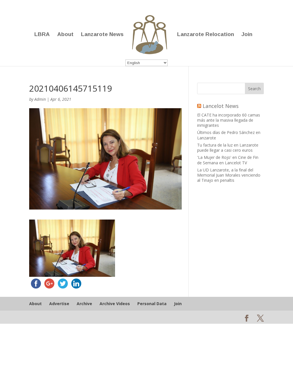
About (65, 34)
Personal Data (152, 303)
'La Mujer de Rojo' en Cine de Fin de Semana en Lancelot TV (227, 160)
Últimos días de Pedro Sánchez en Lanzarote (228, 135)
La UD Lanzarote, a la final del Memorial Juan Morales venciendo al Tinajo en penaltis (228, 175)
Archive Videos (115, 303)
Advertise (59, 303)
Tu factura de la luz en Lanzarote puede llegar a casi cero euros (227, 147)
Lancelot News (221, 105)
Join (246, 34)
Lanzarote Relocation (205, 34)
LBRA (42, 34)
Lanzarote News (102, 34)
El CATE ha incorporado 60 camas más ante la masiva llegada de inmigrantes (228, 120)
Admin (40, 99)
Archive (84, 303)
